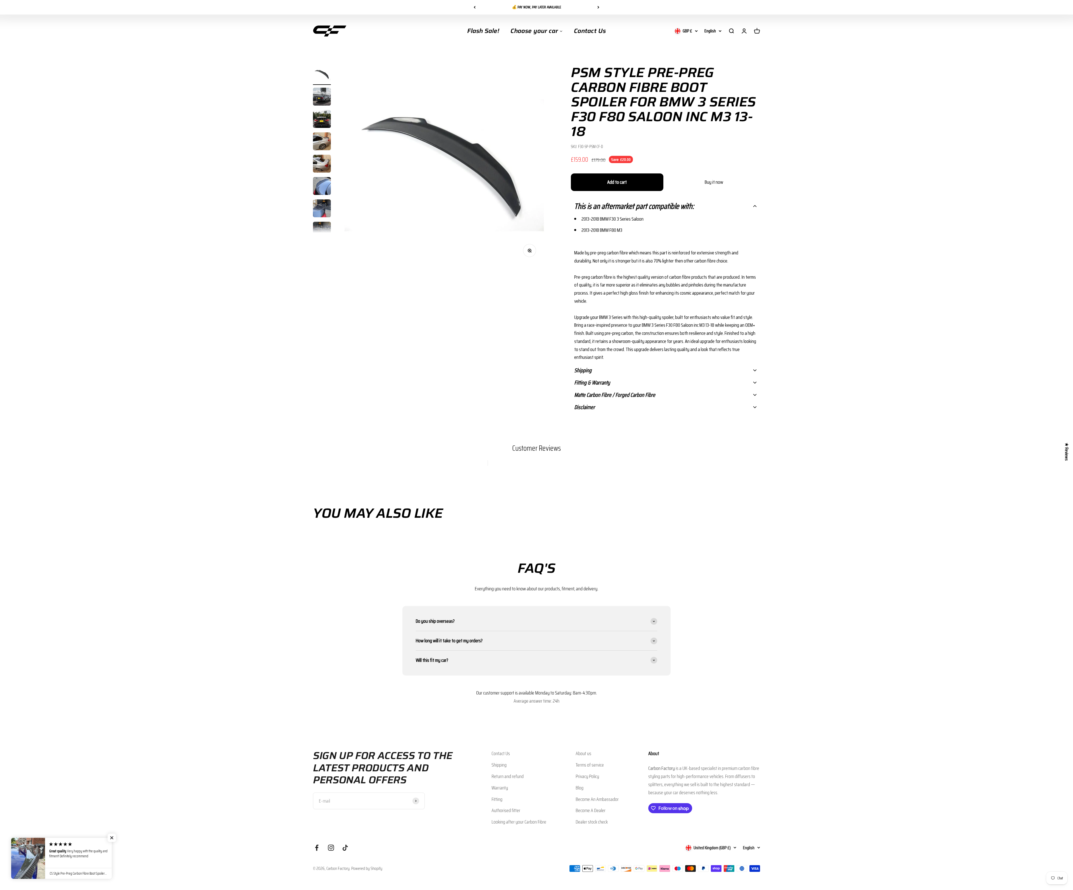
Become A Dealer (591, 810)
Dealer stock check (592, 822)
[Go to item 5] (322, 164)
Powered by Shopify (366, 868)
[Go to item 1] (322, 75)
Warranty (500, 788)
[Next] (598, 7)
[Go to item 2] (322, 97)
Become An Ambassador (597, 799)
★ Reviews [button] (1066, 451)
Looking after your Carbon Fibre (519, 822)
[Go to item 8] (322, 231)
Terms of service (590, 765)
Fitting (497, 799)
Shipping (499, 765)
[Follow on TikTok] (345, 847)
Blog (579, 788)
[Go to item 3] (322, 120)
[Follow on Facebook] (317, 847)
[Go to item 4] (322, 142)
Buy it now (714, 182)
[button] (665, 206)
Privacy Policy (587, 776)
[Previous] (475, 7)
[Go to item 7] (322, 209)
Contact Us (501, 753)
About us (583, 753)
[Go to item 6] (322, 187)
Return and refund (508, 776)
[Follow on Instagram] (331, 847)
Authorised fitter (506, 810)
